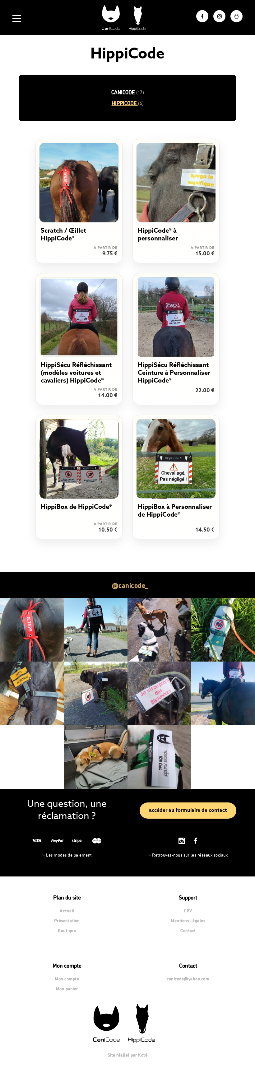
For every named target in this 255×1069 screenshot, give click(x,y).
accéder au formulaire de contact (188, 810)
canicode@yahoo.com (188, 978)
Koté (142, 1054)
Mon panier (67, 988)
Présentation (67, 920)
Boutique (67, 930)
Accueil (67, 910)
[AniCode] (127, 17)
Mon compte (67, 978)
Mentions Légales (188, 920)
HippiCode (128, 102)
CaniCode (127, 91)
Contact (188, 930)
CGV (188, 910)
